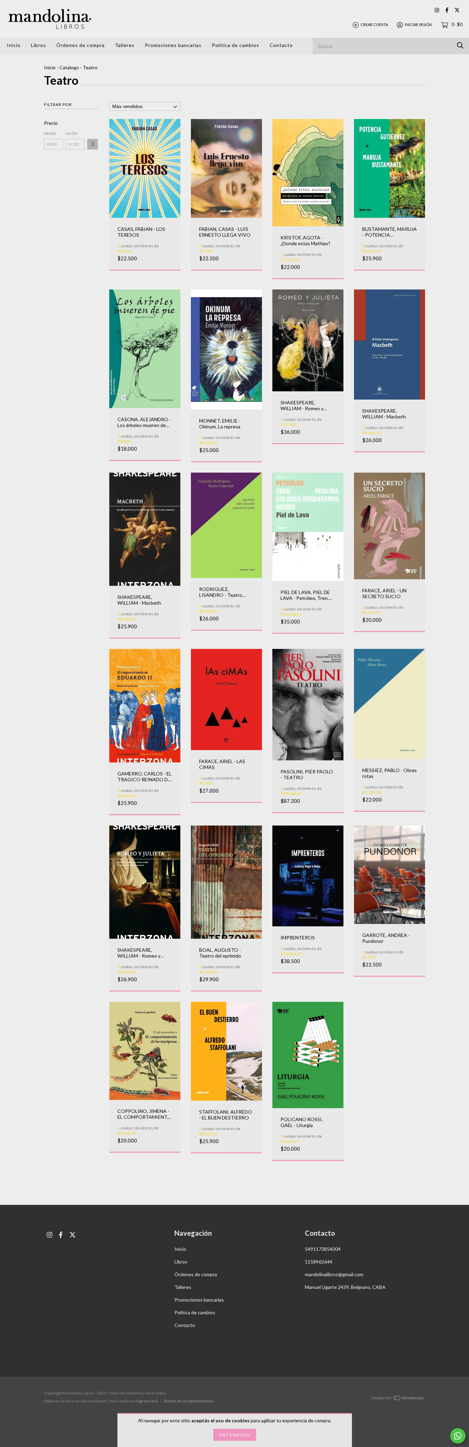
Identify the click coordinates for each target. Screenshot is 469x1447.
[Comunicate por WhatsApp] (458, 1436)
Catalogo (69, 67)
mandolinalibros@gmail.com (334, 1274)
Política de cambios (235, 45)
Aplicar (92, 144)
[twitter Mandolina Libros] (457, 10)
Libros (38, 45)
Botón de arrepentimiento (189, 1400)
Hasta (72, 133)
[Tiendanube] (397, 1399)
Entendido (234, 1434)
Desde (50, 133)
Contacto (281, 45)
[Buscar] (460, 45)
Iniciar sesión (418, 24)
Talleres (125, 45)
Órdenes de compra (80, 45)
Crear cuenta (374, 24)
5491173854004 (323, 1249)
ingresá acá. (147, 1400)
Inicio (14, 45)
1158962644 (318, 1262)
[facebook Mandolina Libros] (447, 10)
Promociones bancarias (173, 45)
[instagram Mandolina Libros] (437, 10)
